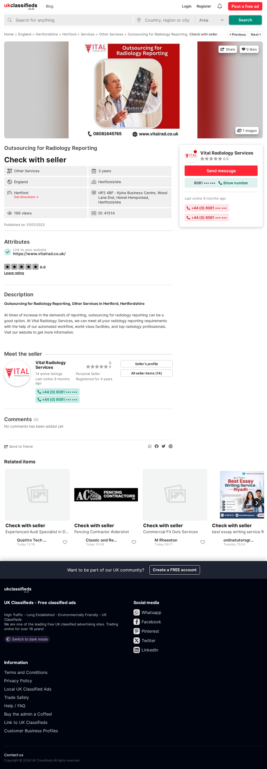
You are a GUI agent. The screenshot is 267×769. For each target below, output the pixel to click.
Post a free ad (245, 6)
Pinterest (150, 631)
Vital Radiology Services (50, 365)
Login (186, 6)
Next (255, 34)
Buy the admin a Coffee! (28, 714)
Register (204, 6)
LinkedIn (150, 650)
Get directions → (26, 197)
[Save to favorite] (65, 542)
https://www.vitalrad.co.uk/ (39, 253)
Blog (49, 6)
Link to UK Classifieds (25, 722)
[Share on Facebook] (157, 446)
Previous (238, 34)
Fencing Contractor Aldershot (101, 532)
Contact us (13, 755)
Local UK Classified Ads (27, 689)
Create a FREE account (175, 569)
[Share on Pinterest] (171, 446)
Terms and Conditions (25, 672)
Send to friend (20, 446)
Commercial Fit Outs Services (170, 532)
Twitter (148, 640)
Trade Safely (16, 697)
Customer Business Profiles (31, 730)
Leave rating (14, 273)
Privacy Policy (18, 680)
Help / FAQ (14, 705)
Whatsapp (151, 612)
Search (245, 19)
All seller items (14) (146, 373)
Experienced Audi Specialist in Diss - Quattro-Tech (37, 532)
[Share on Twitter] (164, 446)
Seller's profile (146, 364)
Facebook (151, 621)
